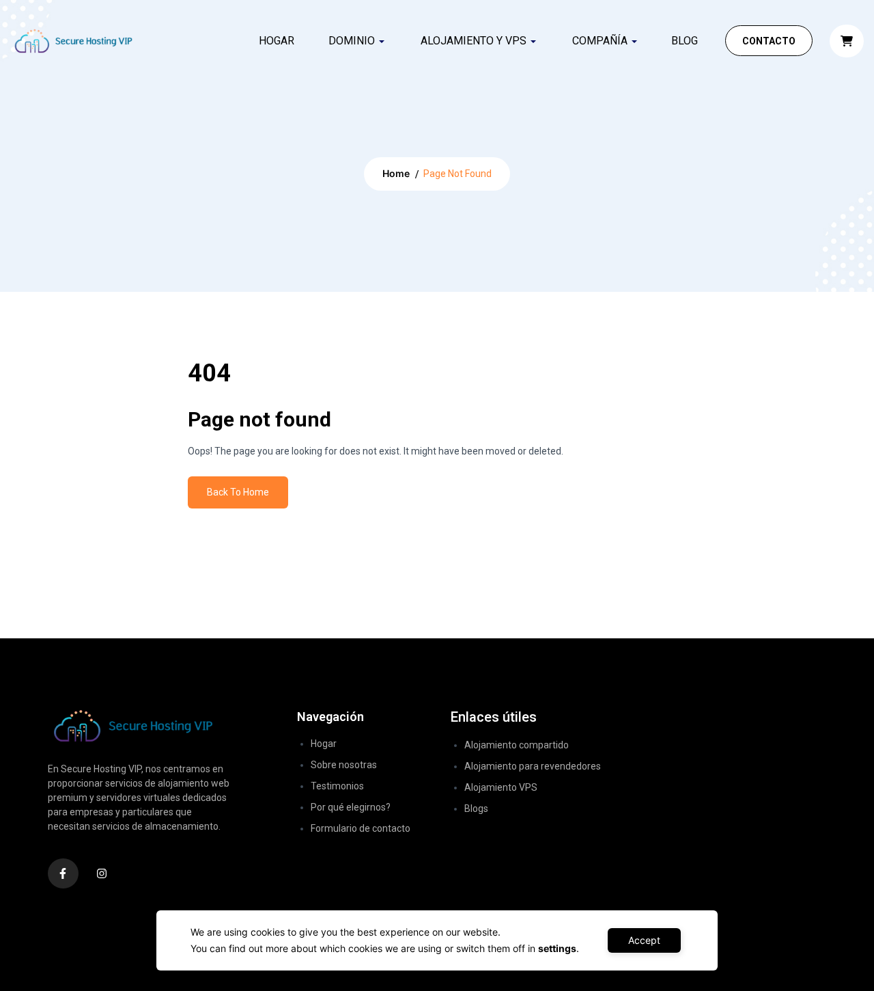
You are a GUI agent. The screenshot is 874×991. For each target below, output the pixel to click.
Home (396, 173)
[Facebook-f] (63, 873)
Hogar (276, 40)
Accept (644, 940)
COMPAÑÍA (600, 40)
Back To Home (238, 492)
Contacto (768, 41)
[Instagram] (102, 873)
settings (557, 948)
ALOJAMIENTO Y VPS (473, 40)
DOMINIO (351, 40)
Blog (684, 40)
